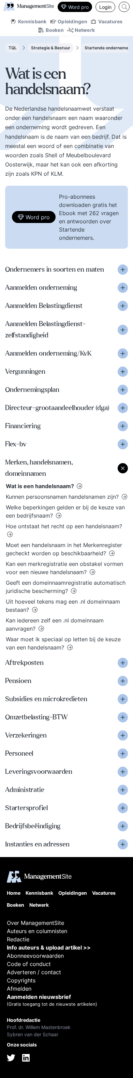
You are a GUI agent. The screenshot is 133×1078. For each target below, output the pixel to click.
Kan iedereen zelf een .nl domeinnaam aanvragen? (55, 624)
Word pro (78, 7)
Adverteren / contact (34, 972)
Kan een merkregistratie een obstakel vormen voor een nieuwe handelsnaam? (64, 567)
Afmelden (19, 988)
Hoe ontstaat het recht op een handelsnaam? (64, 526)
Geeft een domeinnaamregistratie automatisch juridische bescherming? (65, 586)
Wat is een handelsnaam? (40, 486)
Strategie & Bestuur (50, 47)
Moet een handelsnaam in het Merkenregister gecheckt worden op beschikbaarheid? (64, 549)
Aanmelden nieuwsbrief (39, 996)
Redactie (18, 939)
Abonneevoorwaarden (35, 955)
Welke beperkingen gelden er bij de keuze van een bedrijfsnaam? (65, 511)
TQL (13, 47)
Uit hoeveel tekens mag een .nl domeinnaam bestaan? (63, 605)
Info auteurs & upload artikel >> (49, 947)
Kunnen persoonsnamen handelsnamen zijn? (63, 496)
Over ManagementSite (35, 922)
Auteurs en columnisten (37, 931)
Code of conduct (29, 964)
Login (105, 7)
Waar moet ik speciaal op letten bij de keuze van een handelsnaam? (63, 643)
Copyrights (21, 980)
